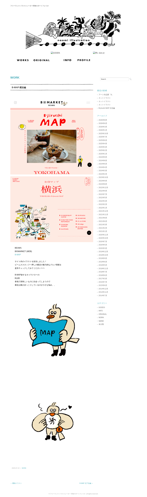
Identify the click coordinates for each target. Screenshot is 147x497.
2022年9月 (103, 191)
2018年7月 (103, 272)
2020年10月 (103, 238)
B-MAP (18, 255)
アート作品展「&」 (106, 95)
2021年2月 (103, 228)
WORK (14, 77)
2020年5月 (103, 245)
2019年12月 (103, 252)
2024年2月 (103, 174)
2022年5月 (103, 198)
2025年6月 (103, 140)
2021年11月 (103, 215)
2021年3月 (103, 225)
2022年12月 (103, 188)
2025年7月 (103, 137)
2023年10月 (103, 177)
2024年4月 (103, 167)
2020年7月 (103, 242)
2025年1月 (103, 154)
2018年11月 (103, 269)
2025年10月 (103, 134)
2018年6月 (103, 275)
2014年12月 (103, 289)
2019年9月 (103, 258)
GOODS (102, 307)
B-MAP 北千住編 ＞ (86, 483)
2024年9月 (103, 157)
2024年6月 (103, 164)
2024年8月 (103, 161)
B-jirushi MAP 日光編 (107, 108)
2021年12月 (103, 211)
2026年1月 (103, 130)
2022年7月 (103, 194)
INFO (101, 311)
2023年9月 (103, 181)
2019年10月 (103, 255)
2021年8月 (103, 218)
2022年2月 (103, 204)
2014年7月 (103, 296)
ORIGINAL (103, 314)
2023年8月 (103, 184)
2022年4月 (103, 201)
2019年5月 (103, 265)
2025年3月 (103, 147)
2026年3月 (103, 127)
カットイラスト (105, 98)
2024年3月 (103, 171)
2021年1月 (103, 231)
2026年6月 (103, 123)
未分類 (101, 324)
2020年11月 (103, 235)
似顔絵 (101, 321)
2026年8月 (103, 120)
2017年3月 (103, 279)
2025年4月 (103, 144)
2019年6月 (103, 262)
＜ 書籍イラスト (16, 483)
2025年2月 (103, 150)
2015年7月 (103, 282)
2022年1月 (103, 208)
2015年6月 (103, 285)
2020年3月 (103, 248)
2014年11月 (103, 292)
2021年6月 (103, 221)
